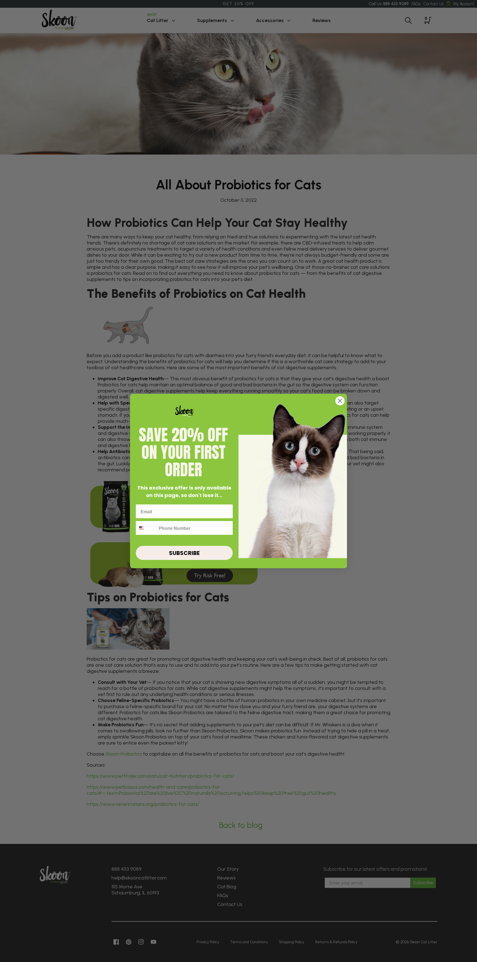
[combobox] (146, 528)
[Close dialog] (340, 401)
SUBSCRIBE (184, 553)
